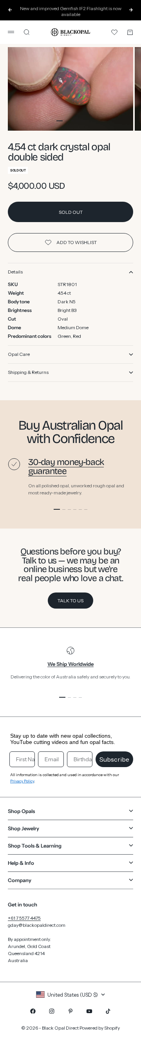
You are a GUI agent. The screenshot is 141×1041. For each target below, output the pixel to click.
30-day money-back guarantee (66, 466)
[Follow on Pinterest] (70, 1011)
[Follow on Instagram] (52, 1011)
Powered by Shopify (100, 1028)
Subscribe (114, 759)
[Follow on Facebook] (33, 1011)
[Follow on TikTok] (108, 1011)
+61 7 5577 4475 (24, 918)
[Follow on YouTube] (89, 1011)
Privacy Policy (22, 781)
